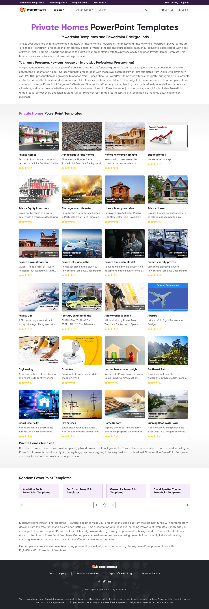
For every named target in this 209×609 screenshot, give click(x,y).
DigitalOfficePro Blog (120, 573)
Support (185, 2)
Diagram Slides (79, 2)
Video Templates (57, 2)
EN (166, 2)
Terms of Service (151, 573)
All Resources (83, 9)
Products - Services (88, 573)
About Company (58, 573)
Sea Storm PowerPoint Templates (80, 491)
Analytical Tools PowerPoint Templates (36, 491)
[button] (183, 10)
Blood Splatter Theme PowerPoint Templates (167, 491)
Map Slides (99, 2)
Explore (58, 9)
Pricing (175, 2)
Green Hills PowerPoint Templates (124, 491)
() (168, 9)
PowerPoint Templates (31, 2)
